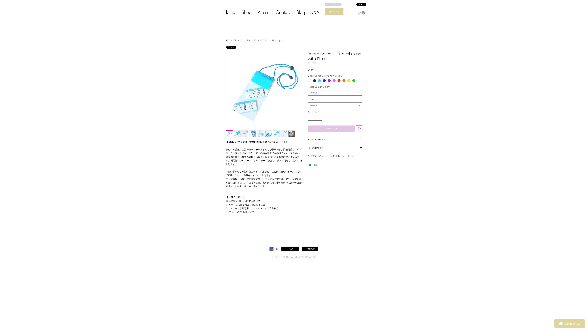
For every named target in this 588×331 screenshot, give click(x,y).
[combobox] (335, 93)
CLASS (312, 99)
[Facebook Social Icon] (271, 249)
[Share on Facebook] (310, 165)
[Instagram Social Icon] (276, 249)
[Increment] (319, 117)
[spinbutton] (315, 117)
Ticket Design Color (319, 87)
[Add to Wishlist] (359, 129)
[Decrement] (310, 117)
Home (229, 40)
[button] (361, 13)
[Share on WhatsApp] (315, 165)
